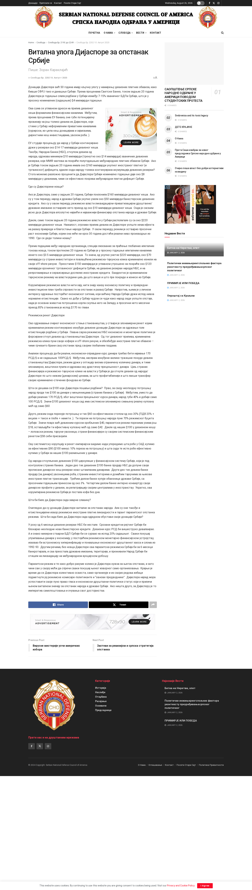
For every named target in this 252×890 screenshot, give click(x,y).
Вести (140, 32)
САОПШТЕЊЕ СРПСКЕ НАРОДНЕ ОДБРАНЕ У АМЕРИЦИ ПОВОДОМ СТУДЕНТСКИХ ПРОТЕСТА (183, 95)
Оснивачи (100, 705)
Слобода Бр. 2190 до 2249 (61, 42)
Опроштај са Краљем (181, 295)
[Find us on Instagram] (218, 3)
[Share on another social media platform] (153, 605)
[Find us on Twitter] (214, 3)
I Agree (205, 885)
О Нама (108, 32)
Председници (103, 710)
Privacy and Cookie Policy (180, 885)
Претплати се (45, 3)
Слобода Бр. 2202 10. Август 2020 (92, 42)
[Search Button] (222, 32)
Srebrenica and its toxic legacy (191, 115)
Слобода (124, 32)
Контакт (58, 3)
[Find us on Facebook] (209, 3)
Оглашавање (155, 765)
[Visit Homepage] (126, 17)
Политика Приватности (211, 765)
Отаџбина (101, 696)
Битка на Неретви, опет (183, 248)
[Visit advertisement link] (131, 129)
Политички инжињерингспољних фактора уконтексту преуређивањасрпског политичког (194, 267)
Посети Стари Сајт (72, 3)
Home (31, 42)
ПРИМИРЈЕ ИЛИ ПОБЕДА (183, 283)
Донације (32, 3)
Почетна (94, 32)
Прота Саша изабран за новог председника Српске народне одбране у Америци (198, 153)
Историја (100, 687)
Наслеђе (100, 692)
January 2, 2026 (177, 253)
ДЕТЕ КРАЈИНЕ (183, 127)
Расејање (100, 701)
